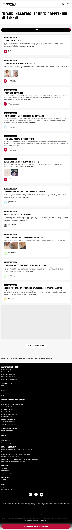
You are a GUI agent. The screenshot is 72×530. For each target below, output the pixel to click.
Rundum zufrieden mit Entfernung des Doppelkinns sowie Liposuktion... (34, 288)
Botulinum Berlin (5, 402)
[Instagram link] (30, 495)
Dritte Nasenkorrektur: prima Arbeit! (10, 456)
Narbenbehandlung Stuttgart (8, 419)
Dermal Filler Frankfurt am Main (9, 414)
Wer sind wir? (4, 468)
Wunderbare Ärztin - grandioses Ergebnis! (22, 161)
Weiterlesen (30, 46)
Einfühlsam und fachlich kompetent (19, 139)
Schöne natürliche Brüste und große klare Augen (13, 461)
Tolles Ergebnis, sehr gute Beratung (19, 63)
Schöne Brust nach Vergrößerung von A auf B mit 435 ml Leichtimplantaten (19, 459)
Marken (3, 484)
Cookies (29, 518)
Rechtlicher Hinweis (49, 518)
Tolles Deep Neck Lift (12, 40)
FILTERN (53, 29)
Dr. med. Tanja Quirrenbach (8, 376)
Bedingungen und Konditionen (31, 520)
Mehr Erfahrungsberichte (36, 346)
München (3, 388)
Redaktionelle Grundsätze (61, 518)
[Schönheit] (11, 4)
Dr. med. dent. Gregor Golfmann (9, 379)
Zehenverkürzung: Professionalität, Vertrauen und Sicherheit (16, 454)
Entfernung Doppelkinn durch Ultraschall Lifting (25, 265)
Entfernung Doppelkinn (13, 93)
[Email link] (41, 494)
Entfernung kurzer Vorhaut (7, 451)
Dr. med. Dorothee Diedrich (8, 371)
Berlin (2, 385)
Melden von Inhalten (6, 473)
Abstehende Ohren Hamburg (8, 407)
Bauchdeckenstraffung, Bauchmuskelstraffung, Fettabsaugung (16, 449)
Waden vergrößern (5, 440)
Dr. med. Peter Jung (6, 369)
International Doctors (6, 489)
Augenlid (3, 438)
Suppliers (3, 487)
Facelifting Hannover (6, 416)
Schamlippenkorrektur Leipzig (8, 424)
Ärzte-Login (4, 479)
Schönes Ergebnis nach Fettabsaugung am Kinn (23, 237)
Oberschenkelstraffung (7, 430)
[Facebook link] (36, 495)
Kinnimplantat (4, 435)
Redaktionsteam (5, 470)
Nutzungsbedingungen (20, 518)
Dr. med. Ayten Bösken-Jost (8, 374)
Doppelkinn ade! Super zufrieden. (18, 214)
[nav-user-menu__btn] (68, 4)
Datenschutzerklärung (8, 518)
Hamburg (3, 390)
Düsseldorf (4, 393)
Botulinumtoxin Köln (6, 411)
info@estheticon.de (43, 514)
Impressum (43, 520)
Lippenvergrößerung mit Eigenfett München (12, 404)
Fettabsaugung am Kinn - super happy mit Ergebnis (25, 191)
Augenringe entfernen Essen (8, 421)
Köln (2, 395)
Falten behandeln (5, 433)
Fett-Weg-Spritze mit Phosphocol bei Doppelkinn (24, 116)
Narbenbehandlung (6, 443)
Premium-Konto (5, 482)
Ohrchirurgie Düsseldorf (7, 409)
